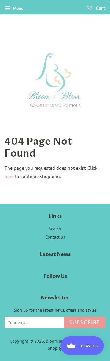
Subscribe (84, 322)
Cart (100, 8)
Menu (18, 8)
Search (55, 228)
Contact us (55, 237)
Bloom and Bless (61, 341)
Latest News (55, 254)
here (9, 176)
